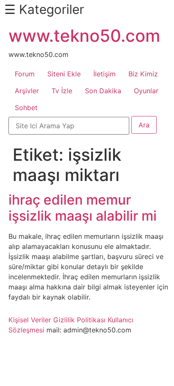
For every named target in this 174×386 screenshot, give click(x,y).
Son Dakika (103, 90)
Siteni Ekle (64, 74)
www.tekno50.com (84, 35)
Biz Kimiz (143, 74)
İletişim (104, 74)
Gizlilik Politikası (79, 320)
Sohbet (26, 107)
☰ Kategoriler (44, 9)
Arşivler (27, 90)
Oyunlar (146, 90)
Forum (25, 74)
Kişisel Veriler (29, 320)
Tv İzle (62, 90)
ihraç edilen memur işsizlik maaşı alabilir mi (82, 208)
